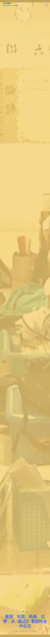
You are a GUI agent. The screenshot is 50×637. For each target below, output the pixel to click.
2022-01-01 (25, 631)
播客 (23, 611)
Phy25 (16, 631)
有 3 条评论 (34, 631)
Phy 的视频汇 (7, 3)
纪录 (27, 611)
